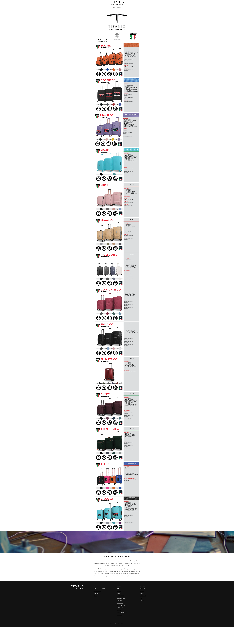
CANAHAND (119, 600)
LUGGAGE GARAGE (121, 598)
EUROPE (142, 593)
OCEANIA (142, 600)
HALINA (118, 593)
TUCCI (118, 588)
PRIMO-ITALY (119, 615)
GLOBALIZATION (97, 591)
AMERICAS (142, 591)
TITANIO (119, 591)
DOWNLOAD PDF (117, 7)
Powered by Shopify (121, 623)
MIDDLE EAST (143, 595)
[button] (2, 3)
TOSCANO (119, 610)
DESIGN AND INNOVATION (99, 588)
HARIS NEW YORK (120, 595)
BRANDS (96, 593)
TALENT (95, 595)
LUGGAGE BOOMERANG (122, 612)
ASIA (141, 598)
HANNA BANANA (120, 607)
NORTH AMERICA (143, 588)
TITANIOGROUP (115, 623)
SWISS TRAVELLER (121, 605)
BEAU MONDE (120, 603)
